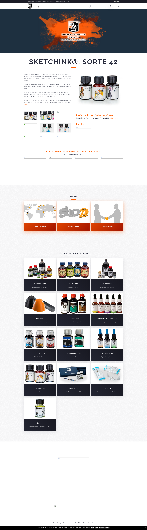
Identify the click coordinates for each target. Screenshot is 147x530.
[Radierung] (40, 309)
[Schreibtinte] (40, 344)
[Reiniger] (40, 414)
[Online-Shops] (73, 216)
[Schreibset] (73, 379)
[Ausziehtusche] (107, 274)
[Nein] (145, 528)
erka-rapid (114, 118)
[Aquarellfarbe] (107, 344)
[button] (116, 6)
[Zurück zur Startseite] (35, 6)
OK (92, 527)
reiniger (26, 104)
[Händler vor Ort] (40, 216)
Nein (96, 527)
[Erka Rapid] (107, 379)
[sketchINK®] (40, 379)
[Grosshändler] (107, 216)
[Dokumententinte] (73, 344)
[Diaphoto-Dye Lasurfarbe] (107, 309)
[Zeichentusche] (40, 274)
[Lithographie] (73, 309)
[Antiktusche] (73, 274)
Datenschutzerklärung (104, 527)
